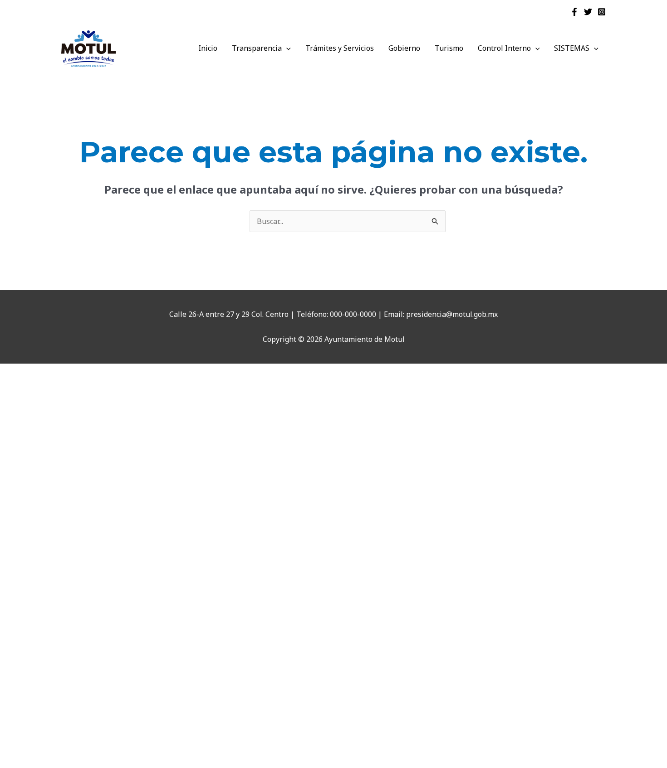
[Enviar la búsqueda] (435, 221)
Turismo (449, 48)
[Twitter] (588, 12)
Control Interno (504, 48)
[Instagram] (602, 12)
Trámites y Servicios (339, 48)
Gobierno (404, 48)
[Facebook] (574, 12)
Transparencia (257, 48)
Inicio (207, 48)
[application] (286, 48)
